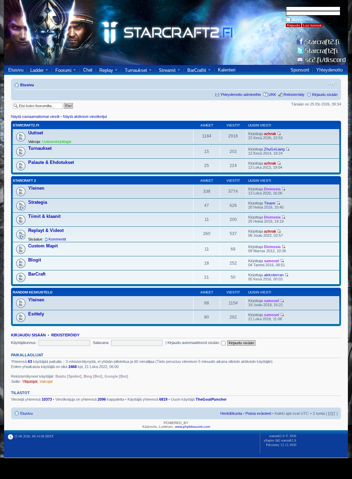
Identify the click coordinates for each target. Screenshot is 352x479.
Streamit (167, 70)
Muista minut (302, 19)
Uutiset (35, 132)
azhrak (270, 134)
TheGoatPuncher (211, 399)
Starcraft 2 (24, 180)
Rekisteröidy (294, 94)
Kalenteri (226, 70)
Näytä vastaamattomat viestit (35, 116)
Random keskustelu (32, 292)
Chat (87, 70)
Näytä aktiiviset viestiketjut (85, 116)
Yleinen (36, 188)
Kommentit (57, 239)
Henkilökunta (231, 413)
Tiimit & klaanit (44, 216)
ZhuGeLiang (274, 149)
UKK (272, 94)
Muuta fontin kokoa (333, 83)
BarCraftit (196, 70)
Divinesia (272, 189)
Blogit (34, 260)
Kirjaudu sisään (325, 94)
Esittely (36, 313)
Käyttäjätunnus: (24, 343)
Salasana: (101, 343)
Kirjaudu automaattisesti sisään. (194, 343)
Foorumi (63, 70)
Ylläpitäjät (29, 381)
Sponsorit (299, 70)
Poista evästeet (258, 413)
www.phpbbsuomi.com (192, 426)
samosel (271, 261)
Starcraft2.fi (26, 125)
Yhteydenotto (329, 70)
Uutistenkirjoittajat (56, 142)
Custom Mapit (43, 245)
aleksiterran (274, 275)
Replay (106, 70)
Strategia (37, 202)
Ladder (37, 70)
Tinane (269, 203)
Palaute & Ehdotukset (51, 162)
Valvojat (46, 381)
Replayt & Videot (46, 230)
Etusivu (15, 70)
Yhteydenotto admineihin (240, 94)
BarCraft (36, 274)
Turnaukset (136, 70)
